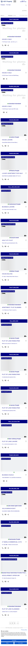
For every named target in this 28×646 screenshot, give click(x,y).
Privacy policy (24, 629)
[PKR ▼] (2, 15)
